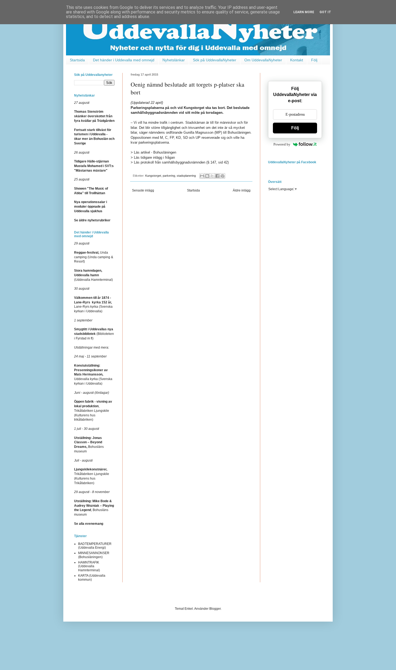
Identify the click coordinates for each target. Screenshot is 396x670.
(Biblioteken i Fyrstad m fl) (94, 333)
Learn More (303, 12)
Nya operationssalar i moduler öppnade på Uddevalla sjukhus (90, 206)
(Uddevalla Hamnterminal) (93, 275)
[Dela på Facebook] (217, 176)
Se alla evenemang (88, 524)
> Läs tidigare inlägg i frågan (153, 157)
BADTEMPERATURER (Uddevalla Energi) (95, 546)
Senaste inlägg (143, 190)
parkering (169, 175)
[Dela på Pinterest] (222, 176)
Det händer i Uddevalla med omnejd (123, 60)
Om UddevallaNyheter (263, 60)
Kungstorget (153, 175)
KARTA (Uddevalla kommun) (91, 577)
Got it (325, 12)
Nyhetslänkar (173, 60)
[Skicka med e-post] (202, 176)
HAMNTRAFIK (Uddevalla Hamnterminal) (89, 566)
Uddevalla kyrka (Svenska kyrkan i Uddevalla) (93, 374)
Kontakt (296, 60)
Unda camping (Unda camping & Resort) (93, 257)
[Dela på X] (212, 176)
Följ (314, 60)
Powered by (281, 144)
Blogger (215, 609)
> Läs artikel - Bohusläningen (153, 152)
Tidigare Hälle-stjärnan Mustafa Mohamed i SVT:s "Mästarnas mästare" (94, 165)
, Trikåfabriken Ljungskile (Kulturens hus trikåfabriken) (93, 410)
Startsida (77, 60)
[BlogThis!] (207, 176)
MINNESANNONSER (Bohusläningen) (93, 555)
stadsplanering (186, 175)
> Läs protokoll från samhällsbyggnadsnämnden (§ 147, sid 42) (180, 162)
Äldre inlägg (242, 190)
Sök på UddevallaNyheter (214, 60)
